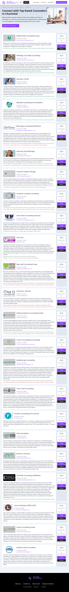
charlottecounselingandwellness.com (26, 480)
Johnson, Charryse (23, 453)
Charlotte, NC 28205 (21, 196)
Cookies (43, 587)
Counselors (10, 7)
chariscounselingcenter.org (23, 531)
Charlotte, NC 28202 (21, 105)
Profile (61, 46)
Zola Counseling (22, 433)
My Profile (50, 2)
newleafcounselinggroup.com (24, 268)
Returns (36, 587)
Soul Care (20, 237)
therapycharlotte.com (22, 83)
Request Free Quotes (10, 26)
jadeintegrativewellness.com (23, 458)
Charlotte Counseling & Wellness (28, 475)
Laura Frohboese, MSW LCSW (25, 505)
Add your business (48, 584)
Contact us (26, 584)
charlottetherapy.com (21, 317)
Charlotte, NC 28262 (21, 218)
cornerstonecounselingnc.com (22, 510)
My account (36, 584)
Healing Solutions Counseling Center (30, 313)
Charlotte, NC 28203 (21, 82)
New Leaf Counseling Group (26, 264)
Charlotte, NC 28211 (21, 436)
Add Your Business (61, 2)
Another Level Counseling (25, 547)
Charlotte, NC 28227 (21, 38)
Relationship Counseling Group (27, 36)
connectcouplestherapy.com (23, 176)
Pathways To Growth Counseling (28, 55)
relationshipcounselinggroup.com (25, 40)
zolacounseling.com (21, 438)
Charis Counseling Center (25, 527)
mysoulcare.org (20, 242)
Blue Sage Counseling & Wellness (28, 126)
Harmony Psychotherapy (25, 151)
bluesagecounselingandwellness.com (26, 130)
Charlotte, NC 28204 (21, 363)
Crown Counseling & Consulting (28, 340)
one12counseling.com (22, 295)
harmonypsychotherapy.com (23, 155)
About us (18, 584)
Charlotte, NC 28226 (21, 316)
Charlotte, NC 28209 (21, 58)
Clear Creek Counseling (25, 388)
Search (26, 2)
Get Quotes (36, 2)
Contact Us (43, 2)
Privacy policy (27, 587)
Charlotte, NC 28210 (21, 154)
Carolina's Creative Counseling (27, 193)
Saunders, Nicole (22, 79)
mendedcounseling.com (22, 107)
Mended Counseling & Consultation (29, 102)
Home (4, 7)
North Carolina (19, 7)
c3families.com (20, 198)
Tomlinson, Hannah (23, 291)
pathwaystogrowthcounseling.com (25, 60)
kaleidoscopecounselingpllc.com (24, 364)
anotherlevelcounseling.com (23, 552)
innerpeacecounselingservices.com (25, 220)
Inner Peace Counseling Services (28, 215)
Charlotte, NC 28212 (21, 240)
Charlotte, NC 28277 (21, 294)
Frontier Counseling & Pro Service (26, 414)
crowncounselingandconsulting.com (25, 344)
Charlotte (28, 7)
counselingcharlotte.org (22, 393)
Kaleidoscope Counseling (25, 360)
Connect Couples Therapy (25, 172)
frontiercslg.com (18, 418)
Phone (61, 48)
